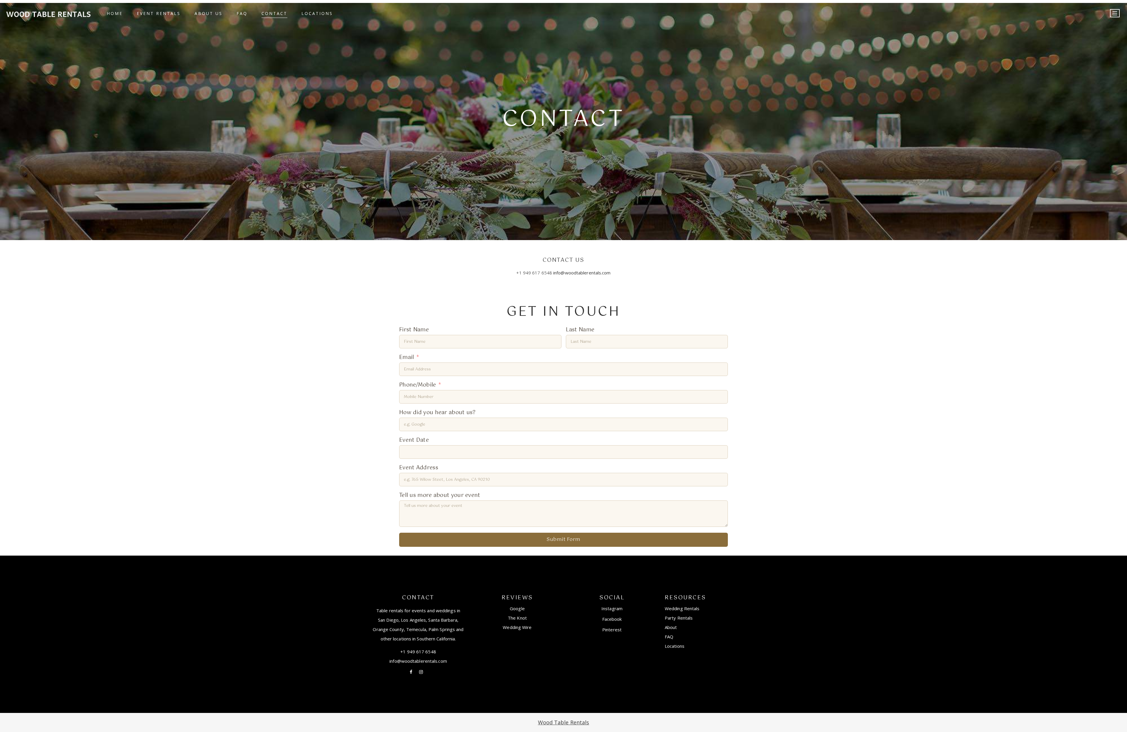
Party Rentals (679, 618)
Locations (674, 646)
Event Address (418, 468)
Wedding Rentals (682, 608)
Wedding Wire (517, 627)
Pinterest (612, 630)
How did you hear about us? (437, 412)
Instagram (611, 608)
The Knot (517, 618)
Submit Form (563, 540)
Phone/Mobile (417, 385)
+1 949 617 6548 (418, 652)
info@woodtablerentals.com (582, 273)
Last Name (580, 330)
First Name (414, 330)
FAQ (669, 637)
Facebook (612, 619)
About (671, 627)
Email (406, 357)
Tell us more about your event (439, 495)
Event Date (414, 440)
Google (517, 608)
